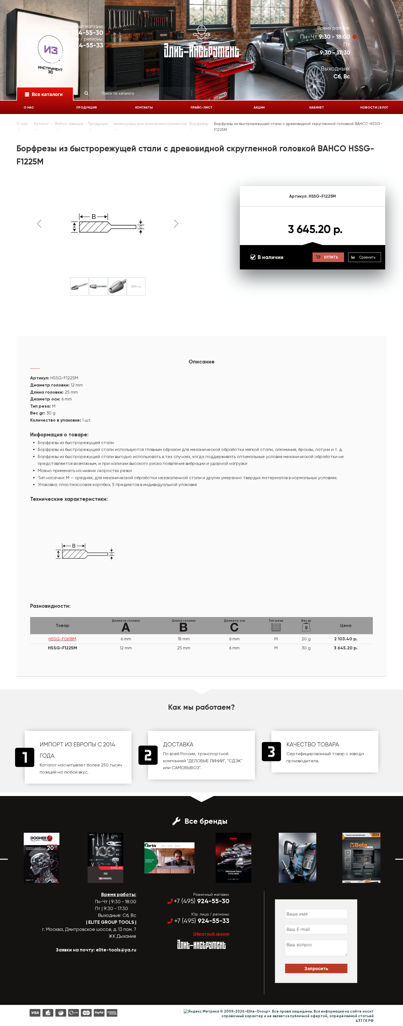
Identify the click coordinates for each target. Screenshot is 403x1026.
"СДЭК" (234, 760)
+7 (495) (75, 33)
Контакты (144, 107)
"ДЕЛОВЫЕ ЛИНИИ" (206, 760)
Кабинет (316, 107)
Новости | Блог (374, 107)
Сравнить (367, 257)
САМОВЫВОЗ (185, 767)
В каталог (36, 878)
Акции (259, 107)
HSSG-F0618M (62, 638)
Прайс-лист (201, 107)
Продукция (86, 107)
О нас (29, 107)
